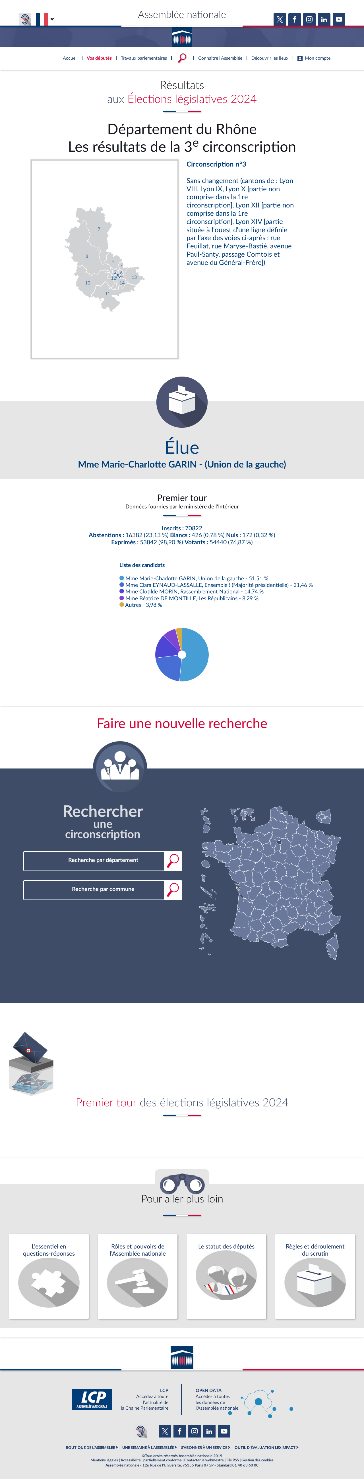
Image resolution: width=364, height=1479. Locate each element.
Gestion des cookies (257, 1460)
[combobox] (102, 860)
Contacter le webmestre (204, 1460)
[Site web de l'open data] (239, 1399)
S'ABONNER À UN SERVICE (204, 1447)
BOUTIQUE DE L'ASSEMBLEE (90, 1447)
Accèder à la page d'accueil (182, 35)
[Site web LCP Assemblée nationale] (124, 1399)
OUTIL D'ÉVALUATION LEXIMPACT (265, 1447)
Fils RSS (232, 1460)
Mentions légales (104, 1460)
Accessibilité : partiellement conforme (151, 1460)
